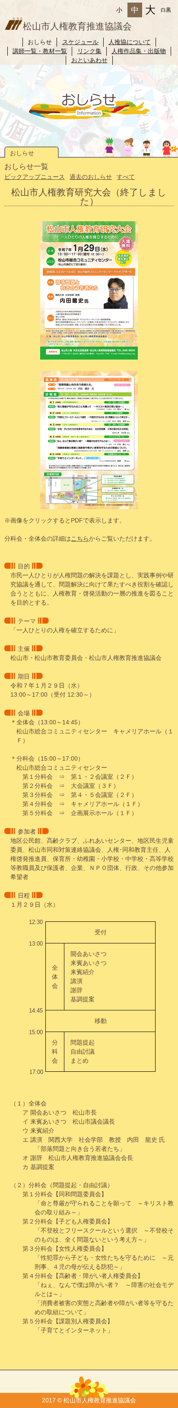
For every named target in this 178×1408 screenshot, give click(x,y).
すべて (126, 176)
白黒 (166, 10)
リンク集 (89, 51)
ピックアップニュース (34, 176)
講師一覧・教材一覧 (40, 51)
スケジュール (80, 41)
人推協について (129, 41)
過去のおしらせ (91, 176)
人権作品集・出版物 (138, 51)
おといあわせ (89, 60)
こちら (80, 538)
